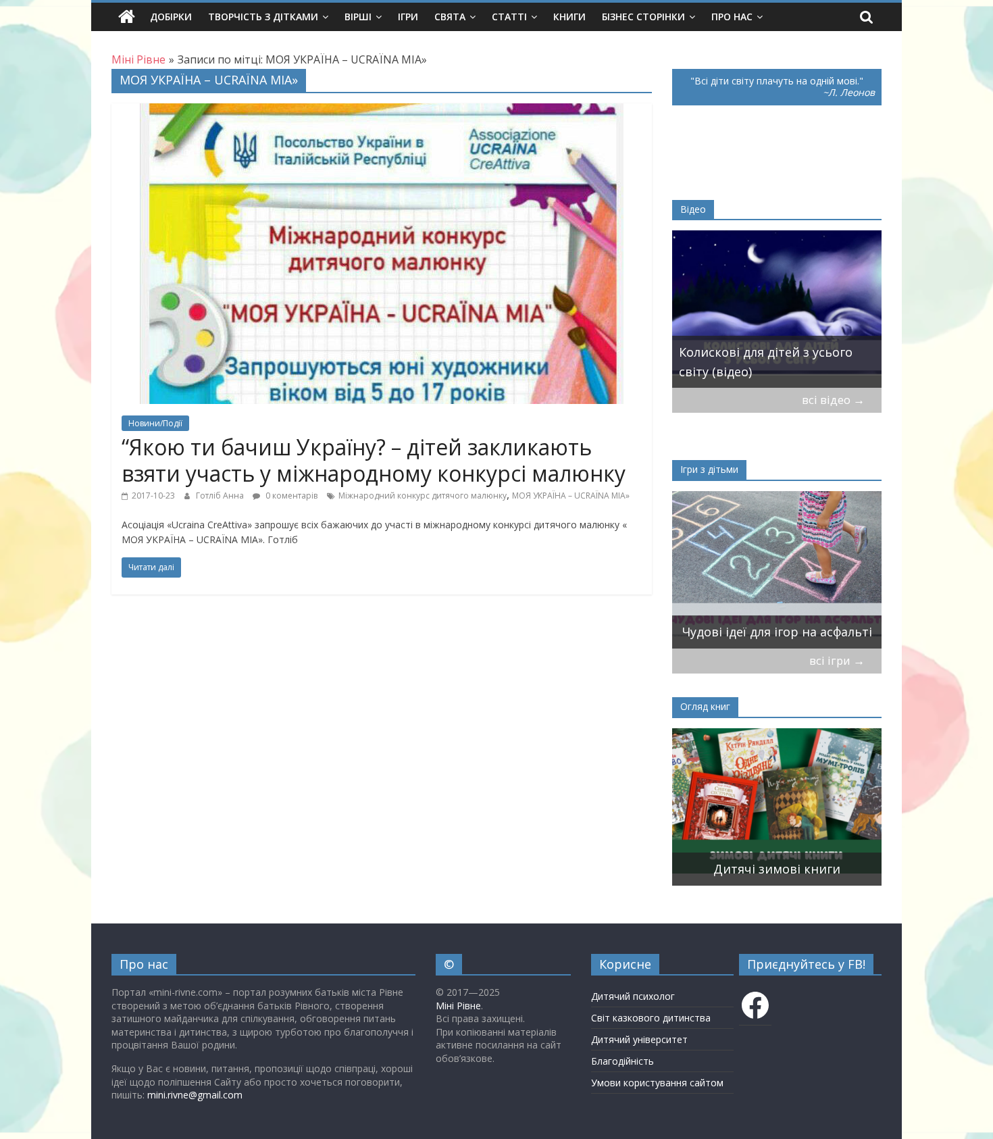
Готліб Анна (221, 495)
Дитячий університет (639, 1039)
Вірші (358, 16)
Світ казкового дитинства (651, 1017)
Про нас (732, 16)
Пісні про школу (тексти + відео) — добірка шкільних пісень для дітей (777, 352)
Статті (509, 16)
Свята (449, 16)
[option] (777, 309)
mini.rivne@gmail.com (195, 1094)
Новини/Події (155, 423)
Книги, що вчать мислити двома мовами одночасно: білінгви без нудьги (760, 850)
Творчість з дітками (263, 16)
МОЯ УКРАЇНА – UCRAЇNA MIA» (571, 495)
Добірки (171, 16)
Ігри (408, 16)
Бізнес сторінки (643, 16)
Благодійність (622, 1061)
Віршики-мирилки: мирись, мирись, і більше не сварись (766, 622)
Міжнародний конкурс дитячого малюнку (422, 495)
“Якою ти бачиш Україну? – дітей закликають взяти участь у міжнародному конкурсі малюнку (374, 459)
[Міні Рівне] (126, 17)
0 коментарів (290, 495)
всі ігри (837, 660)
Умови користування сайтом (657, 1082)
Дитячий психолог (633, 996)
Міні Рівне (458, 1005)
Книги (569, 16)
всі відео (833, 399)
